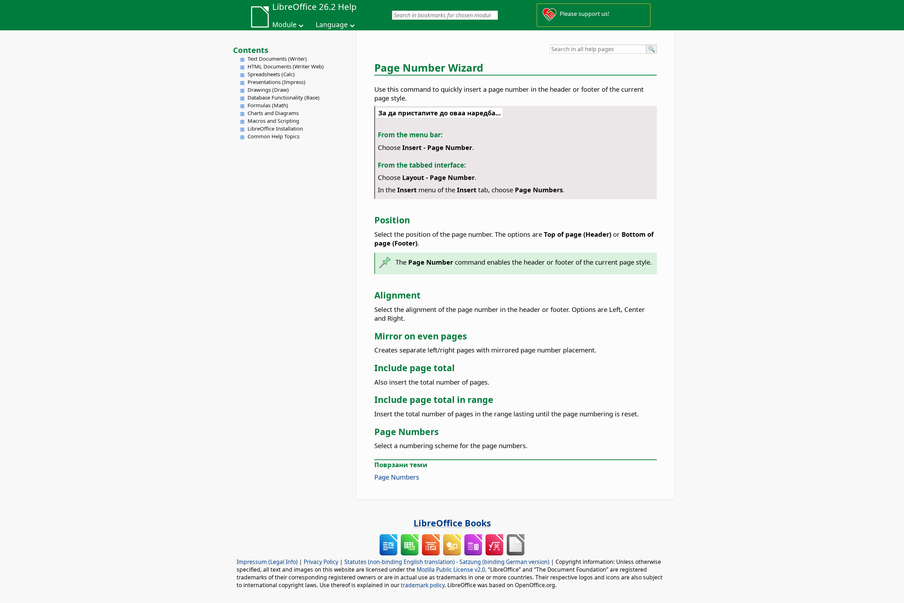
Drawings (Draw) (268, 89)
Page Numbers (396, 476)
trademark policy (423, 585)
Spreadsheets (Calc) (271, 74)
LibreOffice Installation (275, 128)
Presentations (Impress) (276, 81)
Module (284, 24)
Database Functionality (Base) (284, 97)
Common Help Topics (273, 136)
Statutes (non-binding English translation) (399, 562)
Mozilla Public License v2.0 (451, 569)
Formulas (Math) (268, 105)
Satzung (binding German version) (504, 562)
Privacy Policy (321, 562)
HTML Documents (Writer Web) (286, 66)
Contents (250, 49)
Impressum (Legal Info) (267, 562)
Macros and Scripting (273, 120)
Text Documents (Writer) (277, 58)
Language (332, 24)
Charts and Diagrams (273, 112)
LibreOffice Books (452, 523)
